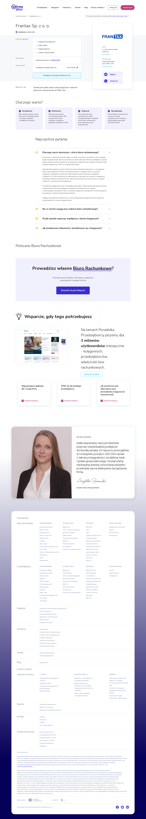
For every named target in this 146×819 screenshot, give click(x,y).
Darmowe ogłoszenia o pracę (106, 781)
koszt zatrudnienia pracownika (90, 756)
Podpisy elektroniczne (93, 535)
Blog (86, 7)
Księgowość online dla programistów (28, 770)
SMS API (88, 560)
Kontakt (42, 717)
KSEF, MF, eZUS (91, 570)
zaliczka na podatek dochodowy (85, 762)
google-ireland (76, 765)
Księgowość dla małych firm (118, 791)
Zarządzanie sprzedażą (35, 777)
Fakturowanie (67, 535)
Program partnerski (46, 622)
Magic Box (66, 527)
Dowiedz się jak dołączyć (73, 290)
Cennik (77, 7)
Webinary (112, 674)
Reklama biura (44, 620)
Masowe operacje (69, 533)
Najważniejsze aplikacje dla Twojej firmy (33, 387)
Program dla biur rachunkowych (50, 632)
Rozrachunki (67, 546)
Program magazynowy (87, 783)
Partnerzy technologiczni (48, 643)
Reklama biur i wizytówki (117, 527)
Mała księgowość (43, 783)
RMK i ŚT (65, 541)
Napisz (113, 74)
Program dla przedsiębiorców (49, 635)
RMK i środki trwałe (105, 789)
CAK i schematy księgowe (71, 530)
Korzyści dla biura (45, 611)
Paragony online (37, 787)
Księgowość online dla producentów (54, 772)
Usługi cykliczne (69, 777)
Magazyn (43, 578)
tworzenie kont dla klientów (87, 758)
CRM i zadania (44, 581)
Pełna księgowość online (56, 785)
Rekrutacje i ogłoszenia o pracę (87, 781)
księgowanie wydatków (24, 756)
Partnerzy (66, 7)
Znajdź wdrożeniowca (47, 646)
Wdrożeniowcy (114, 533)
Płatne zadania (97, 779)
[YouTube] (122, 807)
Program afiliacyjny (46, 638)
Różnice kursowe (68, 544)
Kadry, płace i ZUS (46, 535)
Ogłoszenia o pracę (55, 781)
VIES (87, 533)
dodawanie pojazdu (27, 760)
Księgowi (54, 7)
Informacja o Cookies (47, 740)
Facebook (43, 720)
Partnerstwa (44, 629)
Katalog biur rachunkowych (49, 617)
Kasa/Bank (118, 772)
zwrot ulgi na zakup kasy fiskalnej (105, 762)
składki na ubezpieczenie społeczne (64, 762)
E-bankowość (21, 775)
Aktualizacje (113, 535)
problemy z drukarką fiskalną (25, 762)
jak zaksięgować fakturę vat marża (116, 758)
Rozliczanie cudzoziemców (62, 775)
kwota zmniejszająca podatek (43, 762)
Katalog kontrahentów (104, 777)
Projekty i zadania (22, 777)
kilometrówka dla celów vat (41, 760)
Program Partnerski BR (82, 785)
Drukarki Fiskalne (41, 775)
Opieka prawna (104, 775)
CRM (41, 558)
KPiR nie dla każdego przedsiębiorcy (71, 387)
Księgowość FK (45, 533)
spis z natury (67, 765)
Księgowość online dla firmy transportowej (30, 772)
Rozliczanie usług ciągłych (50, 777)
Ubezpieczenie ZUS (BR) (24, 779)
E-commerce (90, 576)
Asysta (111, 530)
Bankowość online (92, 549)
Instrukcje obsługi (80, 674)
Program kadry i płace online (25, 785)
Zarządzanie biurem (46, 527)
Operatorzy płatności (93, 546)
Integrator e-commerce (107, 785)
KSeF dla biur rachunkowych (44, 793)
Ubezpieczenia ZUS (76, 775)
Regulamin (43, 746)
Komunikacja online (92, 552)
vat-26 (19, 760)
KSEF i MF (89, 527)
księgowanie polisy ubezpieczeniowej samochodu (48, 765)
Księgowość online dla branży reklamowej (102, 772)
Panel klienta (44, 560)
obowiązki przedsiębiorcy (25, 765)
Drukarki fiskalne (91, 538)
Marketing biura (114, 779)
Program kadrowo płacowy (72, 783)
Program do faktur (46, 570)
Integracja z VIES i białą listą (25, 791)
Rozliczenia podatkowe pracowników (81, 779)
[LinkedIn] (127, 807)
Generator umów (54, 779)
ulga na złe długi (22, 758)
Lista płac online (65, 779)
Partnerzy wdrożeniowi (47, 640)
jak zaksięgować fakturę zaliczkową (38, 758)
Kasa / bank (43, 544)
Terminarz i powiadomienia (72, 549)
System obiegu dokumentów (49, 552)
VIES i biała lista (91, 573)
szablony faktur (57, 756)
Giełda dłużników (92, 544)
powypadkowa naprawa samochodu (42, 756)
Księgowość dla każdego (56, 783)
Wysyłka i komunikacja (70, 538)
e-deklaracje (77, 756)
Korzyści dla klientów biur (48, 614)
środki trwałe (90, 760)
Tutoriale (43, 674)
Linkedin (42, 722)
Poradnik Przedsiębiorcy (48, 704)
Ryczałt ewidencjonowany (69, 781)
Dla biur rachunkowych (47, 653)
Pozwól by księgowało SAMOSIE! (52, 787)
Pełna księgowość (46, 584)
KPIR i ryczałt (44, 530)
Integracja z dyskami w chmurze (74, 791)
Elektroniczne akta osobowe (91, 775)
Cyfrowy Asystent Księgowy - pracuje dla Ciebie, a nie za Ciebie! (82, 787)
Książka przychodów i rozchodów (27, 783)
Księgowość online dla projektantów (73, 770)
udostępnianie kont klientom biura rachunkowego (64, 758)
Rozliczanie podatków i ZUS (49, 546)
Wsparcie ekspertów (115, 775)
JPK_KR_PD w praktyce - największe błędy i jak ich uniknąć (117, 690)
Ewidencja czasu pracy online (40, 779)
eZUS (88, 530)
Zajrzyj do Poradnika (91, 374)
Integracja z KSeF (45, 683)
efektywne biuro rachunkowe (77, 760)
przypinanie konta (101, 758)
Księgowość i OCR (43, 781)
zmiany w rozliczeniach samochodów (110, 756)
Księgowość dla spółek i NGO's (26, 793)
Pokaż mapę (106, 54)
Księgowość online (46, 573)
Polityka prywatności (46, 743)
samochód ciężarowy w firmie (59, 760)
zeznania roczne (68, 756)
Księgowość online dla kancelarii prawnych (97, 770)
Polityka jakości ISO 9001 (48, 735)
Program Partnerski (69, 785)
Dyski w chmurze (91, 555)
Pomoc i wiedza (97, 7)
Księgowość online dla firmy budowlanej (78, 772)
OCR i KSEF (43, 549)
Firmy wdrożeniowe (46, 725)
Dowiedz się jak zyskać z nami (118, 16)
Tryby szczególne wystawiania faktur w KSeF (57, 789)
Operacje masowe (93, 789)
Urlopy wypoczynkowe (101, 760)
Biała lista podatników (93, 541)
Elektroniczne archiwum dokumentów (85, 777)
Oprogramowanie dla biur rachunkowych (53, 608)
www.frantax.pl (107, 66)
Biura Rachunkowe (21, 16)
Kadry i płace (44, 576)
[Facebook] (117, 807)
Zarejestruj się (127, 7)
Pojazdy (42, 541)
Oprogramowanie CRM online (115, 783)
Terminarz (61, 777)
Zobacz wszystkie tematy (25, 766)
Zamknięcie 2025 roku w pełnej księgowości (30, 789)
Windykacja (43, 555)
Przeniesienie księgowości (109, 787)
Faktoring (89, 558)
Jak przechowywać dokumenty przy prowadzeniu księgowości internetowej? (113, 390)
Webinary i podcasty (46, 707)
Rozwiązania (42, 7)
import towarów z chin (101, 765)
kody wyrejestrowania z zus (116, 760)
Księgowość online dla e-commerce (51, 770)
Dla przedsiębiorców (47, 656)
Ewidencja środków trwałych (56, 791)
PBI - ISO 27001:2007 (47, 732)
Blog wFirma (44, 662)
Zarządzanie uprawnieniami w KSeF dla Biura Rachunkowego (49, 688)
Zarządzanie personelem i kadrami (27, 781)
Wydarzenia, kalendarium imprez (50, 710)
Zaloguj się (113, 7)
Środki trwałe (44, 538)
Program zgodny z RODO (48, 738)
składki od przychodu (87, 765)
